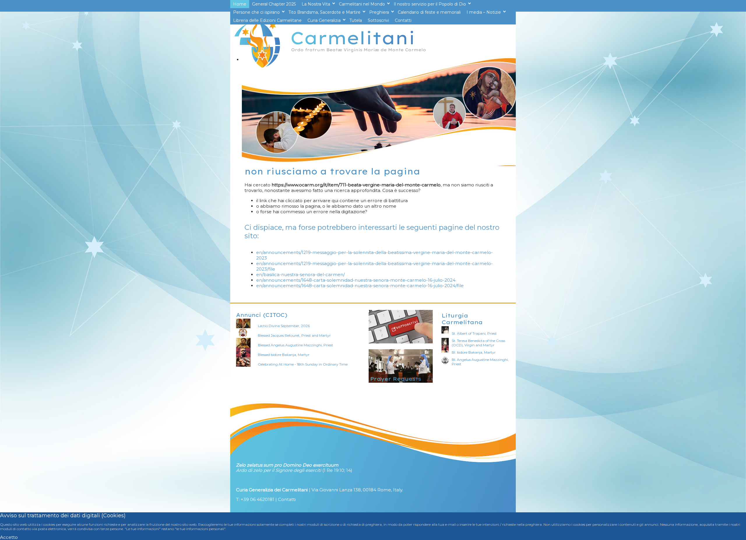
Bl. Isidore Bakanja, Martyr (474, 352)
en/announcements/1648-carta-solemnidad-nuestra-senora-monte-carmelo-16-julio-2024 (355, 280)
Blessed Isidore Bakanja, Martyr (283, 354)
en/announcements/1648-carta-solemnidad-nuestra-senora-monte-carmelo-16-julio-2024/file (360, 285)
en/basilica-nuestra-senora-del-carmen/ (300, 274)
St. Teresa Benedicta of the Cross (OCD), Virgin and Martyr (478, 342)
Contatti (287, 499)
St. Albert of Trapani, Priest (474, 333)
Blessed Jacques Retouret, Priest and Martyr (294, 335)
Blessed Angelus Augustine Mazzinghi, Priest (295, 345)
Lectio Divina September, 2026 (284, 326)
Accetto (9, 537)
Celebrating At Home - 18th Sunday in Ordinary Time (303, 364)
